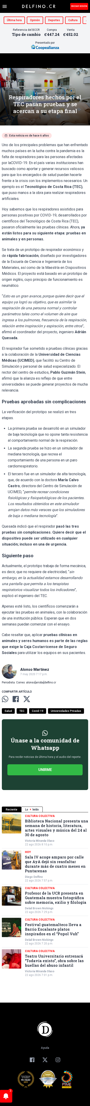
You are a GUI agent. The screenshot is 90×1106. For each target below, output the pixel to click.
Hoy (45, 90)
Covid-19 (37, 711)
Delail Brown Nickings (39, 908)
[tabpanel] (45, 895)
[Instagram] (58, 1060)
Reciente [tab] (11, 809)
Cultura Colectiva (40, 816)
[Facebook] (32, 1060)
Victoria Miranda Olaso (39, 840)
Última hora (14, 20)
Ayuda (45, 1047)
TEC (21, 711)
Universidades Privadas (66, 711)
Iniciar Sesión (79, 6)
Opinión (35, 20)
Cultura (73, 20)
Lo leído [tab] (32, 809)
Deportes (54, 20)
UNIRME (45, 770)
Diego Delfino (34, 877)
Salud (8, 711)
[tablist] (45, 809)
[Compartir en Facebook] (15, 699)
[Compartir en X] (26, 699)
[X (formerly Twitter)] (45, 1060)
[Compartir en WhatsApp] (5, 699)
